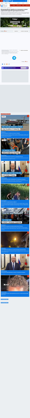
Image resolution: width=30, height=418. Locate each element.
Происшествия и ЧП (3, 248)
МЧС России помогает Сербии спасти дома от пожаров (10, 133)
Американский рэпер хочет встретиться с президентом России (12, 156)
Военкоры (14, 5)
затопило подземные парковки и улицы (13, 249)
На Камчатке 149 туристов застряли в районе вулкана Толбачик (12, 226)
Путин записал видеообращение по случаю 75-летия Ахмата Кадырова (13, 272)
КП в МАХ (23, 5)
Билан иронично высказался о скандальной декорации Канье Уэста (14, 294)
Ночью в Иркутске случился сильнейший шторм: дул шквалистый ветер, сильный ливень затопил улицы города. (15, 251)
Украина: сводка (18, 5)
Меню (1, 1)
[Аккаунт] (28, 1)
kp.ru (6, 31)
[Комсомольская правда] (7, 1)
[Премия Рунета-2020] (12, 1)
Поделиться (16, 31)
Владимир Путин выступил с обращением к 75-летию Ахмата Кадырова (13, 179)
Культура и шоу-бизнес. (4, 155)
